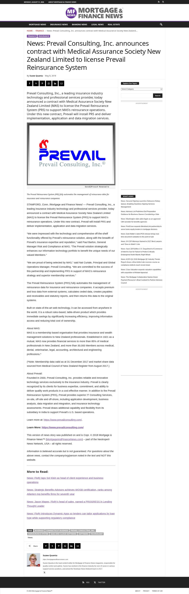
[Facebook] (29, 83)
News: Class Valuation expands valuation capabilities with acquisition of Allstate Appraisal (141, 271)
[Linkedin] (55, 83)
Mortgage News (37, 24)
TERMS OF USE (157, 591)
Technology (96, 534)
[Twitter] (163, 2)
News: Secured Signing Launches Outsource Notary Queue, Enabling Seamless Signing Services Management (140, 204)
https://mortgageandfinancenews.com (55, 559)
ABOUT (137, 591)
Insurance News (59, 24)
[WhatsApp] (48, 83)
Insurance (43, 36)
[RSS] (158, 2)
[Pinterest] (42, 83)
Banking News (79, 24)
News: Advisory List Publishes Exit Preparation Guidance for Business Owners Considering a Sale (140, 212)
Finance (40, 30)
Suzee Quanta (36, 75)
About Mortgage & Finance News (62, 2)
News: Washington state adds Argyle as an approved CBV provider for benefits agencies (140, 220)
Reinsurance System (38, 534)
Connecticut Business (57, 530)
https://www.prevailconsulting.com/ (63, 419)
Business (39, 530)
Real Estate (114, 24)
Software (83, 534)
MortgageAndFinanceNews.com (64, 439)
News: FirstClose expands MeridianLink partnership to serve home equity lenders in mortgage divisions (141, 227)
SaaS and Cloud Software (63, 534)
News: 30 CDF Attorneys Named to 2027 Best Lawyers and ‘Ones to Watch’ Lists (141, 242)
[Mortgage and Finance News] (94, 13)
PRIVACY (146, 591)
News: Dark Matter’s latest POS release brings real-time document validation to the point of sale (140, 235)
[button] (161, 24)
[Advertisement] (141, 147)
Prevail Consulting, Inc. (83, 530)
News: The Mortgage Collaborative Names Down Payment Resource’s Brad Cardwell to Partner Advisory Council (141, 280)
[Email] (61, 83)
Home (30, 30)
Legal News (97, 24)
